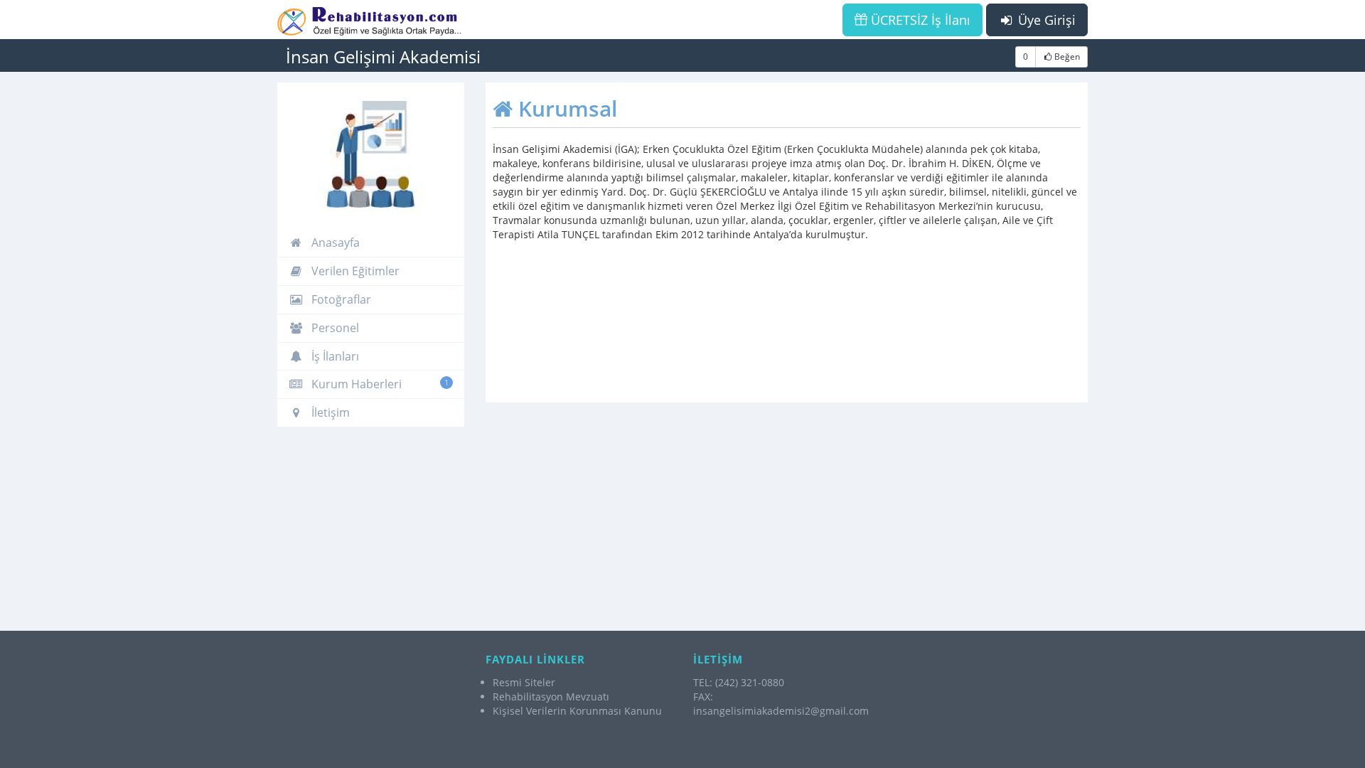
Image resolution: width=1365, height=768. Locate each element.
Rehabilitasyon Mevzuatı (551, 696)
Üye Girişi (1045, 19)
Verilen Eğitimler (354, 271)
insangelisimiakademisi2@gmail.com (781, 711)
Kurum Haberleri (379, 384)
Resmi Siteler (524, 682)
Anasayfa (334, 242)
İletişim (329, 412)
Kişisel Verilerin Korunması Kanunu (577, 711)
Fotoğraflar (340, 299)
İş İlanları (334, 356)
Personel (334, 328)
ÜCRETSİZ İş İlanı (918, 19)
